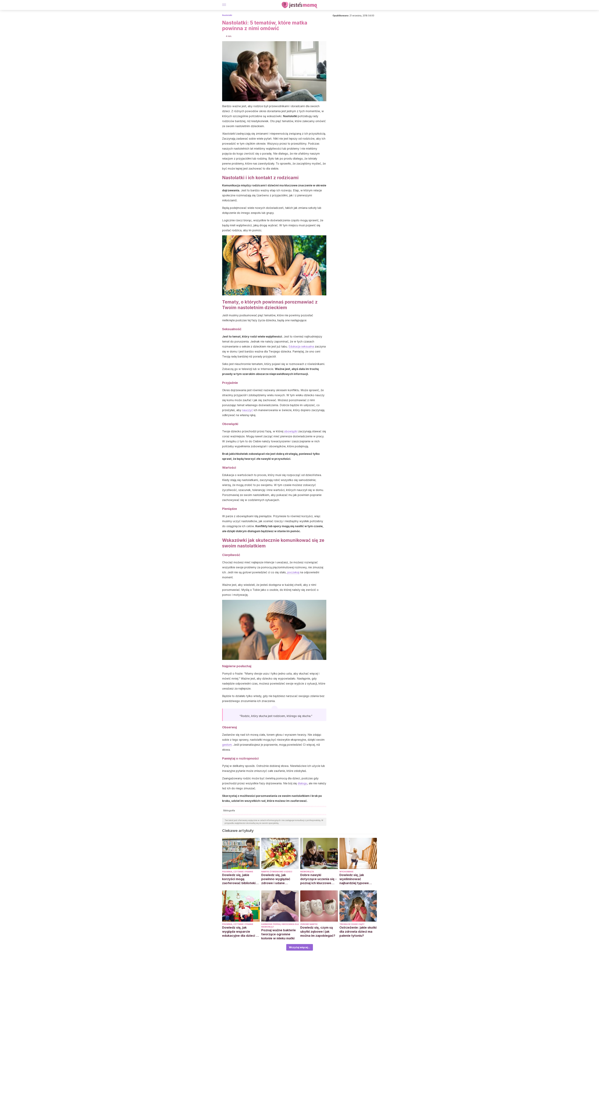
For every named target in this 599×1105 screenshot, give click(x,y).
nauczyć (247, 410)
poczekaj (293, 572)
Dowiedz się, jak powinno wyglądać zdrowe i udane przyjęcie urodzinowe (277, 879)
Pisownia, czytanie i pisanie (237, 871)
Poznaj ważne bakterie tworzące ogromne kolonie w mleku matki (278, 934)
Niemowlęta (307, 871)
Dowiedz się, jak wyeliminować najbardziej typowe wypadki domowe (354, 879)
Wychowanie (346, 871)
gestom (227, 744)
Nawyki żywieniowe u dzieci (276, 871)
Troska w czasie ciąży (351, 924)
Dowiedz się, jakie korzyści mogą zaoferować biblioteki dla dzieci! (239, 879)
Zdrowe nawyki (309, 924)
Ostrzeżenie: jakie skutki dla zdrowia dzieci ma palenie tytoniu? (358, 931)
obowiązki (290, 431)
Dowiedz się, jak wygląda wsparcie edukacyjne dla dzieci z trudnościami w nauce (240, 932)
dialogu (302, 783)
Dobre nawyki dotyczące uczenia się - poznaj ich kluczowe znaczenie (318, 879)
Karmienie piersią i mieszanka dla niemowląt (280, 925)
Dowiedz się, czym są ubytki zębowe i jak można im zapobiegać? (317, 931)
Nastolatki (227, 15)
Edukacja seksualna (301, 346)
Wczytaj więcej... (299, 947)
